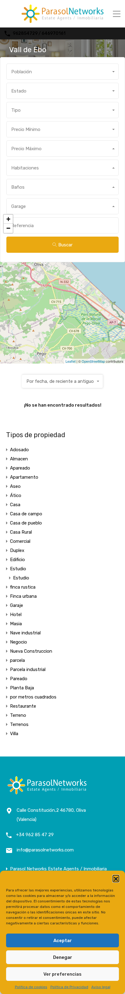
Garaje (16, 605)
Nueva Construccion (31, 651)
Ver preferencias (62, 974)
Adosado (19, 449)
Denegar (62, 957)
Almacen (19, 459)
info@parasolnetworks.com (45, 850)
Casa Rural (21, 532)
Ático (15, 495)
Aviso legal (100, 987)
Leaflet (71, 361)
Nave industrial (25, 633)
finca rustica (22, 587)
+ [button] (8, 219)
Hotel (16, 614)
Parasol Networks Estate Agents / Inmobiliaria (58, 869)
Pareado (18, 678)
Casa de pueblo (26, 523)
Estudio (18, 568)
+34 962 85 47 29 (35, 834)
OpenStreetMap (93, 361)
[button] (116, 878)
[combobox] (62, 71)
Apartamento (24, 477)
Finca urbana (23, 596)
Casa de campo (26, 514)
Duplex (17, 550)
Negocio (18, 642)
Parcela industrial (28, 669)
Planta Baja (22, 688)
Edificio (17, 559)
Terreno (18, 715)
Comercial (20, 541)
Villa (14, 733)
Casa (15, 504)
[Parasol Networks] (62, 20)
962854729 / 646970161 (39, 33)
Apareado (20, 468)
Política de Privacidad (69, 987)
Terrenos (19, 724)
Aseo (15, 486)
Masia (16, 623)
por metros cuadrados (33, 697)
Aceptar (62, 940)
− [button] (8, 228)
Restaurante (23, 706)
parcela (17, 660)
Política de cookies (31, 987)
